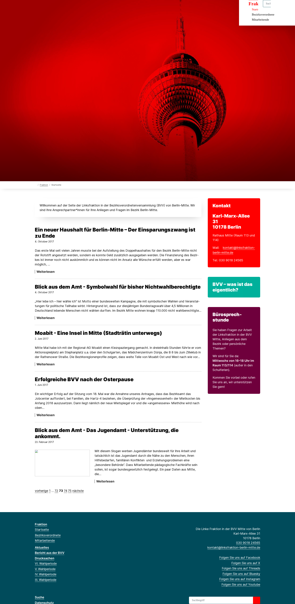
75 (70, 491)
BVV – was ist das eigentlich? (232, 287)
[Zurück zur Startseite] (35, 185)
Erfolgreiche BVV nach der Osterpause (84, 379)
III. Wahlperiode (45, 579)
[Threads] (48, 7)
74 (65, 491)
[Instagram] (59, 7)
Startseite (42, 529)
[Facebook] (36, 7)
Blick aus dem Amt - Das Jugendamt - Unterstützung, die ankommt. (107, 433)
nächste (78, 491)
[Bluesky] (53, 7)
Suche (39, 597)
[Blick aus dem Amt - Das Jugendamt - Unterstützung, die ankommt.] (62, 463)
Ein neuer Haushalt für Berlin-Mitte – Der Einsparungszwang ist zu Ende (115, 233)
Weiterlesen (46, 271)
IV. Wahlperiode (45, 574)
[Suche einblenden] (278, 7)
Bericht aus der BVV (49, 553)
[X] (42, 7)
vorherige (41, 491)
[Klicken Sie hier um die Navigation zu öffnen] (288, 7)
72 (56, 491)
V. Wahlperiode (45, 569)
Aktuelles (42, 547)
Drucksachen (44, 558)
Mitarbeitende (260, 19)
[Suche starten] (256, 600)
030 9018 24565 (248, 543)
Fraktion (44, 185)
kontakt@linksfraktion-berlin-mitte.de (233, 547)
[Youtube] (64, 7)
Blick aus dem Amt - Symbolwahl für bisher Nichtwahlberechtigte (118, 287)
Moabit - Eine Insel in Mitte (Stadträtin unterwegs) (98, 333)
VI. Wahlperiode (46, 563)
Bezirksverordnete (263, 14)
